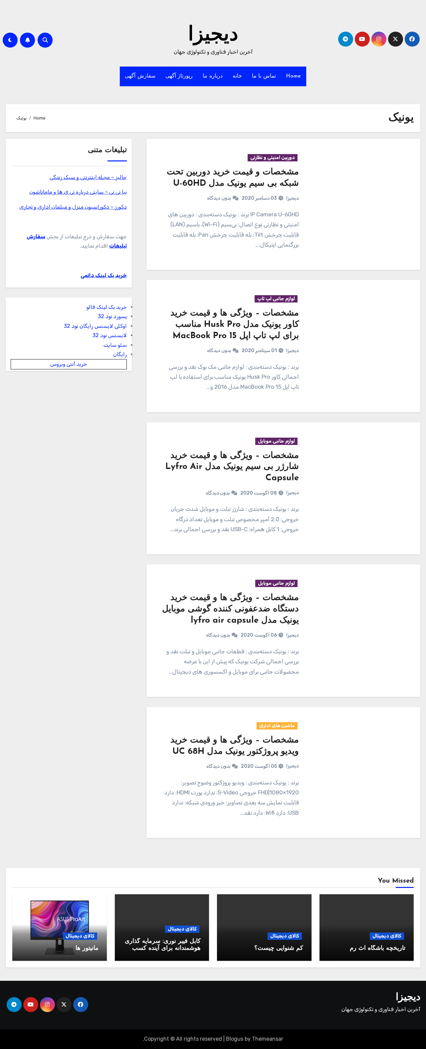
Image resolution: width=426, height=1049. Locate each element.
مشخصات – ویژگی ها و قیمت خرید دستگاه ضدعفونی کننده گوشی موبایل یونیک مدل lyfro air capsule (230, 609)
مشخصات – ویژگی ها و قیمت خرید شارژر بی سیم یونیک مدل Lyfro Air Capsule (232, 467)
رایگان (120, 354)
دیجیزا (213, 35)
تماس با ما (264, 76)
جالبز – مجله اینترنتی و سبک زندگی (88, 177)
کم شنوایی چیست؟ (278, 948)
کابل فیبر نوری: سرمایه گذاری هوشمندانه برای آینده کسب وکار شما (163, 949)
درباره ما (213, 76)
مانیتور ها (87, 948)
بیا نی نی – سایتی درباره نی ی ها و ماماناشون (78, 192)
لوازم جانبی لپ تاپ (276, 299)
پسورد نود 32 (112, 316)
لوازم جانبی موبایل (276, 441)
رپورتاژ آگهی (179, 76)
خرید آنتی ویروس (68, 364)
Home (293, 76)
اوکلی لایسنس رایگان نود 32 (95, 326)
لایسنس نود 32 (110, 335)
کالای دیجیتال (386, 936)
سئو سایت (115, 345)
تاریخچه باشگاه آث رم (377, 948)
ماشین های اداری (277, 726)
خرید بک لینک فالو (107, 307)
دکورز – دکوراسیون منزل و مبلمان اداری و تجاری (73, 207)
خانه (237, 76)
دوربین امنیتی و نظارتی (272, 157)
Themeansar (267, 1039)
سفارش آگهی (140, 76)
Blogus (234, 1039)
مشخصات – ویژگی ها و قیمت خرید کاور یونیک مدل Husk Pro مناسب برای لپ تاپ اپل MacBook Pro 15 (234, 324)
